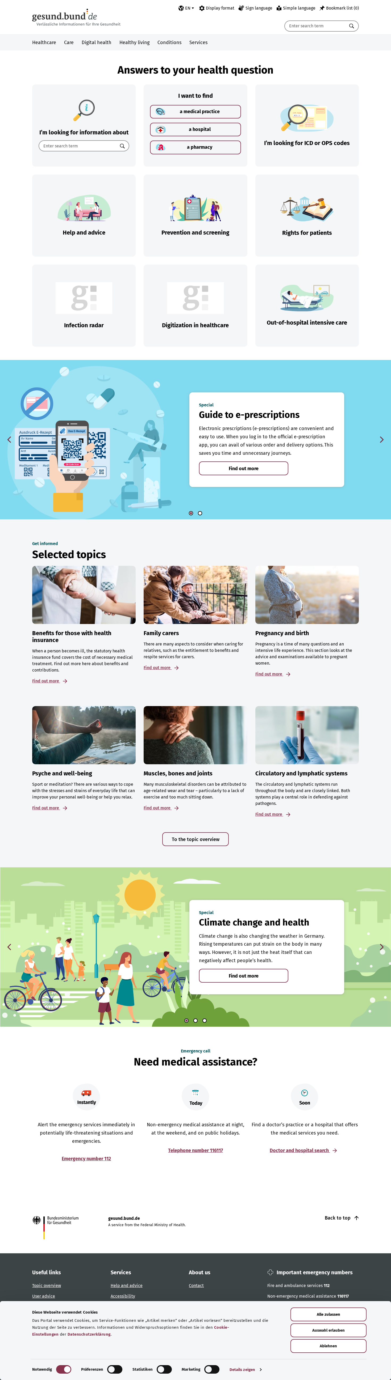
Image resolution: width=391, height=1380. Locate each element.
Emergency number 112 (86, 1159)
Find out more (244, 469)
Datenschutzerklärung (89, 1334)
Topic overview (46, 1285)
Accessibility (123, 1296)
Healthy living (134, 42)
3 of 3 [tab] (204, 1020)
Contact (196, 1285)
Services (198, 42)
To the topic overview (195, 839)
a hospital (200, 129)
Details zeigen (242, 1369)
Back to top (338, 1218)
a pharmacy (199, 147)
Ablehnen (328, 1346)
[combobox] (315, 26)
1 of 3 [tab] (186, 1020)
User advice (43, 1296)
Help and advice (127, 1285)
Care (69, 42)
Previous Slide (9, 440)
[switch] (114, 1369)
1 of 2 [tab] (191, 513)
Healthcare (44, 42)
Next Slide (382, 440)
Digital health (96, 42)
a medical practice (200, 111)
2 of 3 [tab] (195, 1020)
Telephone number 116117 (195, 1150)
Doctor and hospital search (300, 1150)
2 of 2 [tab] (200, 513)
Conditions (169, 42)
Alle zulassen (328, 1314)
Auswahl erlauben (328, 1330)
